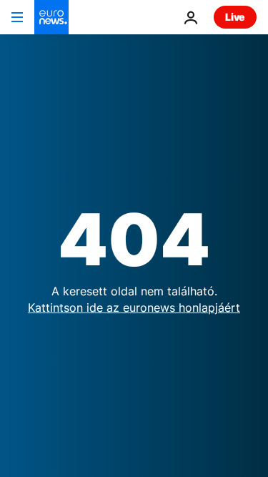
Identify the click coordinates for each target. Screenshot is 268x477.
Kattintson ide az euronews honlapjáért (134, 307)
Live (235, 17)
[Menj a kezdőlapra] (51, 17)
